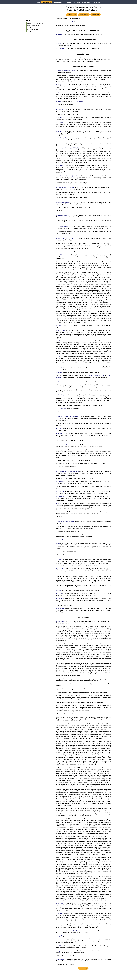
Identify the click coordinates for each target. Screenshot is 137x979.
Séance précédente (72, 14)
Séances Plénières (46, 2)
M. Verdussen (60, 568)
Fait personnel (30, 27)
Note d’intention (97, 2)
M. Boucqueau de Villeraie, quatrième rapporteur (70, 382)
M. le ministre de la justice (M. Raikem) (68, 148)
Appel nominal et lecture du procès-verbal (35, 23)
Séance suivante (95, 14)
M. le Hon (59, 341)
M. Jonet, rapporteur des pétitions (66, 70)
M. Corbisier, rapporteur (63, 202)
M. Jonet (58, 325)
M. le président (60, 48)
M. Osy (58, 543)
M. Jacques (59, 43)
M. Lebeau (59, 503)
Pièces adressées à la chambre (33, 25)
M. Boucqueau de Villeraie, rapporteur (67, 416)
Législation (68, 2)
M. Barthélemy (60, 330)
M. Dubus (59, 367)
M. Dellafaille (60, 34)
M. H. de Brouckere (61, 93)
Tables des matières (58, 2)
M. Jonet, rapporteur (62, 109)
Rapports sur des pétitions (32, 29)
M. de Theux (100, 375)
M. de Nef (59, 593)
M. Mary (58, 535)
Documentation (86, 2)
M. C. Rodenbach (60, 481)
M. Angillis (59, 552)
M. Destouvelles (69, 22)
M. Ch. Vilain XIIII (61, 122)
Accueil (38, 2)
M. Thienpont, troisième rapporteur (66, 238)
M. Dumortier (60, 84)
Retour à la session (83, 14)
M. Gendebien (60, 165)
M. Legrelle (59, 356)
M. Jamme (59, 590)
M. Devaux (59, 101)
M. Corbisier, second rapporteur (65, 187)
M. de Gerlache (60, 58)
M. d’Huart (59, 913)
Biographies (77, 2)
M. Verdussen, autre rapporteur (65, 521)
